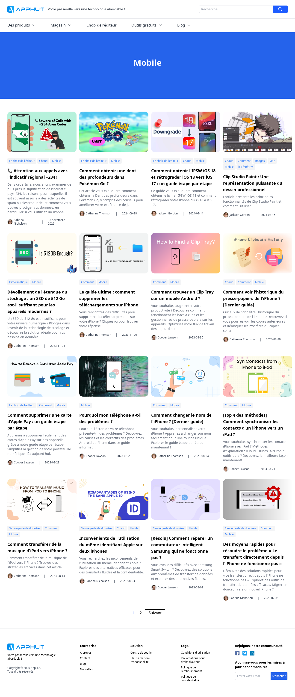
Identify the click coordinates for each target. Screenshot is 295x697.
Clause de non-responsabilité (140, 660)
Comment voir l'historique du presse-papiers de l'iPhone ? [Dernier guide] (253, 298)
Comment (244, 161)
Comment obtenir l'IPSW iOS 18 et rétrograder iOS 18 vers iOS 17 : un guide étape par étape (183, 177)
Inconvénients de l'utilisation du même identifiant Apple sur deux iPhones (111, 544)
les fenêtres (246, 167)
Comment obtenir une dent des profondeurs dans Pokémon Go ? (107, 177)
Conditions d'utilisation (195, 653)
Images (260, 161)
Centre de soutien (141, 653)
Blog (83, 664)
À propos (85, 653)
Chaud (43, 161)
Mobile (56, 161)
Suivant (155, 612)
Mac (272, 161)
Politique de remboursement (191, 669)
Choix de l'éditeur (101, 25)
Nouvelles (86, 669)
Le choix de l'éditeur (22, 161)
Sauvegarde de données (24, 528)
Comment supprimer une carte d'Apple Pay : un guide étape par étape (39, 421)
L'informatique (18, 282)
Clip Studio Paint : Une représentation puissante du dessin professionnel (252, 183)
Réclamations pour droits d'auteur (193, 660)
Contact (85, 658)
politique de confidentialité (190, 678)
